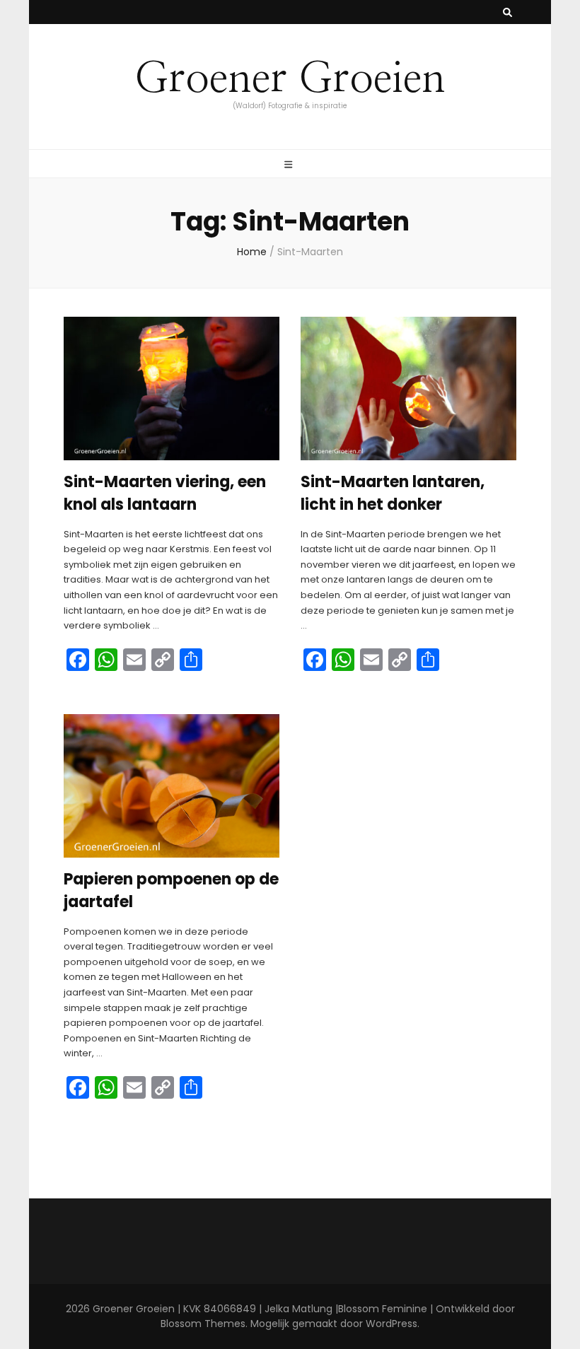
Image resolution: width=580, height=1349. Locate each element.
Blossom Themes (203, 1323)
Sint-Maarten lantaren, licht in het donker (393, 493)
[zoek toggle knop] (507, 13)
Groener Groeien (290, 79)
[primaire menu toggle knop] (290, 165)
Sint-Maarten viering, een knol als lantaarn (165, 493)
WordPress (391, 1323)
